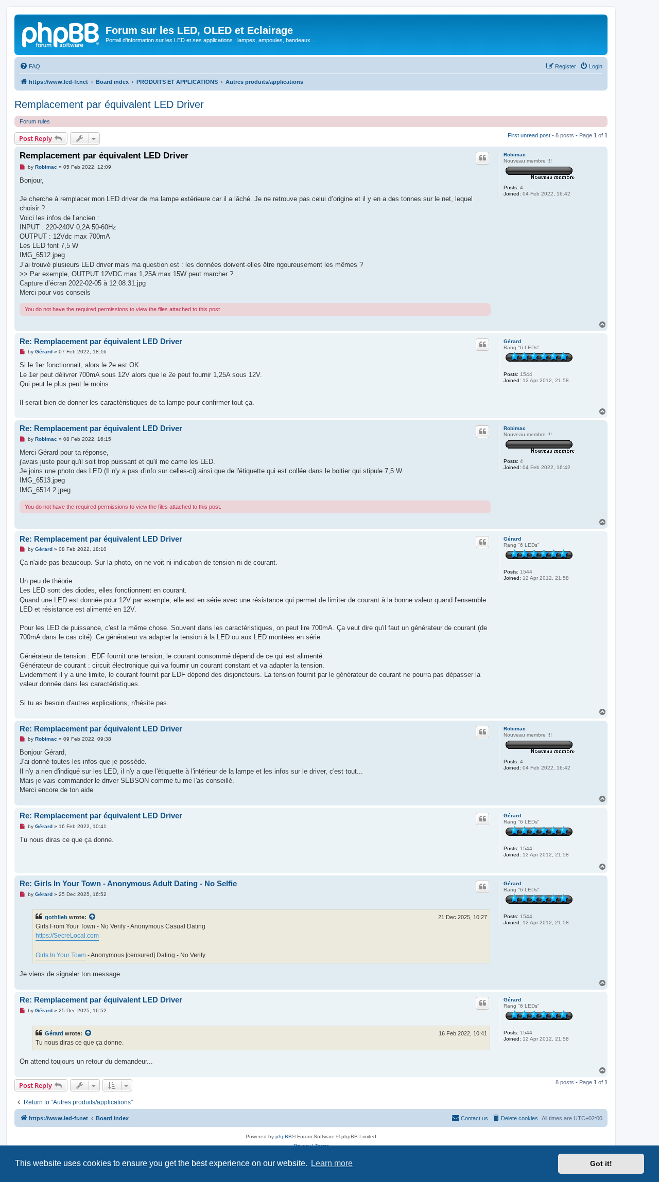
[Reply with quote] (482, 158)
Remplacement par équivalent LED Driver (109, 104)
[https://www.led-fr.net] (61, 33)
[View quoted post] (92, 917)
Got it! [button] (601, 1163)
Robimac (515, 154)
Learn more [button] (332, 1163)
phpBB (283, 1136)
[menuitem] (30, 66)
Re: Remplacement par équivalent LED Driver (101, 341)
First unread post (529, 135)
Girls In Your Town (61, 955)
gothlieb (56, 917)
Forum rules (35, 121)
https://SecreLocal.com (67, 935)
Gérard (512, 341)
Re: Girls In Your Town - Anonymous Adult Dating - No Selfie (128, 883)
